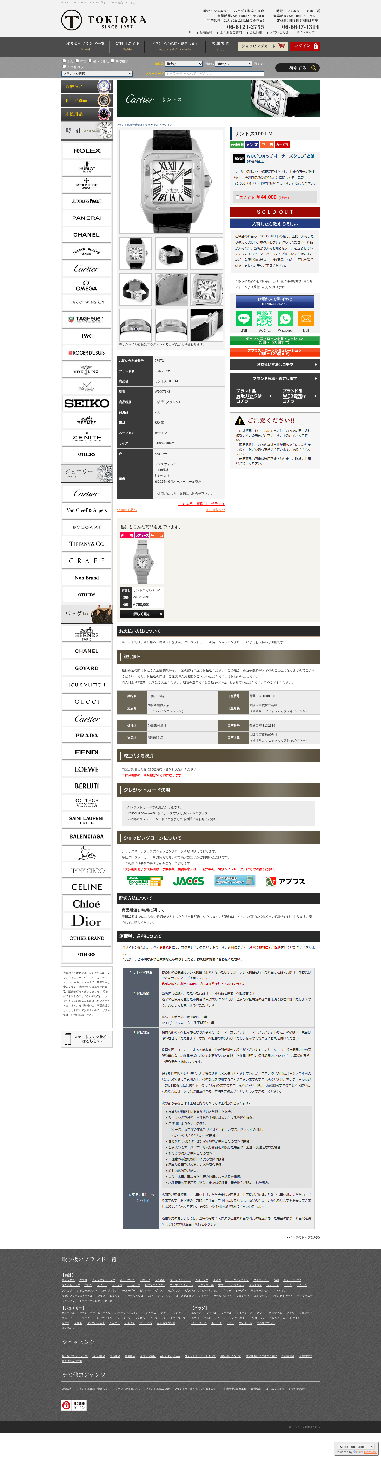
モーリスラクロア (89, 1300)
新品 (70, 61)
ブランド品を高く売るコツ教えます (195, 1388)
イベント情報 (148, 1356)
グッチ (227, 1290)
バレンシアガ (277, 1318)
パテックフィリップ (103, 1280)
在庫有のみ (75, 67)
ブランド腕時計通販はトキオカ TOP (138, 124)
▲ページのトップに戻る (303, 1237)
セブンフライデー (155, 1285)
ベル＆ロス (255, 1285)
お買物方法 (305, 1356)
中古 (83, 61)
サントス (167, 124)
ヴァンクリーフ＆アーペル (77, 1295)
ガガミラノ (173, 1290)
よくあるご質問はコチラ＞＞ (201, 504)
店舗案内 (67, 1388)
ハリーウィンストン (237, 1280)
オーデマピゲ (127, 1280)
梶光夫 (65, 1323)
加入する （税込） (265, 197)
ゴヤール (226, 1312)
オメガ (217, 1280)
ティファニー (305, 1295)
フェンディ (242, 1295)
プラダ (290, 1312)
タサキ (78, 1323)
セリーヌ (216, 1323)
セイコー (102, 1285)
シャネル (160, 1280)
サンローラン (257, 1318)
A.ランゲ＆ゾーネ (282, 1295)
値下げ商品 (101, 61)
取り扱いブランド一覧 (75, 1356)
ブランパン (68, 1300)
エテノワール (206, 1285)
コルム (288, 1285)
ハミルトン (280, 1290)
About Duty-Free (170, 1356)
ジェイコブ (133, 1285)
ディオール (245, 1323)
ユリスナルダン (185, 1295)
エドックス (260, 1295)
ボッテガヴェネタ (234, 1318)
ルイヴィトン (110, 1290)
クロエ (230, 1323)
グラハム (302, 1285)
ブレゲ (88, 1285)
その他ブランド (166, 1323)
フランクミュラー (180, 1280)
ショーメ (204, 1295)
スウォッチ (164, 1295)
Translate (370, 1452)
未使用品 (122, 61)
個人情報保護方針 (72, 1361)
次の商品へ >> (215, 510)
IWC (276, 1280)
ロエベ (195, 1318)
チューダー (128, 1290)
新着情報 (206, 32)
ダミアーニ (149, 1312)
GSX (150, 1295)
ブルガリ (67, 1290)
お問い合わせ (279, 32)
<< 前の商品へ (127, 510)
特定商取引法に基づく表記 (261, 1356)
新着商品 (130, 1356)
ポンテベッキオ (96, 1323)
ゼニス (159, 1290)
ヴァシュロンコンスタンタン (202, 1290)
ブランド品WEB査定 (158, 1388)
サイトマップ (305, 32)
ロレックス (68, 1280)
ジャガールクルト (87, 1290)
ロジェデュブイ (292, 1280)
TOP (189, 32)
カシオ (108, 1300)
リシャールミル (260, 1290)
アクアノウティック (181, 1285)
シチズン (241, 1290)
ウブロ (83, 1280)
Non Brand (68, 1328)
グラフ (101, 1295)
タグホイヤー (261, 1280)
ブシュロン (145, 1323)
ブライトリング (71, 1285)
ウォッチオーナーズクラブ (200, 1356)
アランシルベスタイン (231, 1285)
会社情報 (256, 32)
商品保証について (230, 1356)
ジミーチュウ (199, 1323)
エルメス (117, 1285)
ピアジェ (145, 1290)
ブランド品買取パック (128, 1388)
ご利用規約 (287, 1356)
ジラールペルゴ (134, 1295)
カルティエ (201, 1280)
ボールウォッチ (223, 1295)
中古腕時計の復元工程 (233, 1388)
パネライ (145, 1280)
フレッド (178, 1312)
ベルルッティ (211, 1318)
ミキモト (114, 1323)
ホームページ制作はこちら (304, 1427)
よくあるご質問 (231, 32)
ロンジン (115, 1295)
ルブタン (295, 1318)
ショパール (272, 1285)
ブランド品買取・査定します (93, 1388)
